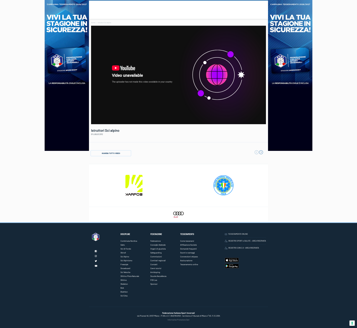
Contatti (153, 264)
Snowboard (125, 268)
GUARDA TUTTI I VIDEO (111, 153)
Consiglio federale (158, 245)
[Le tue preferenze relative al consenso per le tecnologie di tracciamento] (352, 323)
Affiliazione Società (188, 245)
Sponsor (154, 284)
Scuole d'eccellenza (158, 276)
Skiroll (123, 252)
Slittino (123, 280)
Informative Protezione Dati (178, 320)
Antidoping (155, 272)
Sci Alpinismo (126, 260)
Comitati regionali (158, 260)
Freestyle (124, 264)
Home (93, 22)
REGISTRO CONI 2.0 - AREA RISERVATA (243, 248)
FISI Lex (153, 280)
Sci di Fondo (125, 249)
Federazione (155, 241)
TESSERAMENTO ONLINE (238, 234)
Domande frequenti (188, 249)
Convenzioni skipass (189, 256)
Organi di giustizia (158, 249)
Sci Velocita (125, 272)
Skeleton (124, 284)
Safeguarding (155, 252)
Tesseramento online (189, 264)
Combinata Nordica (128, 241)
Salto (122, 245)
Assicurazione (186, 260)
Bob (122, 288)
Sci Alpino (124, 256)
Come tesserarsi (187, 241)
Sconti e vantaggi (187, 252)
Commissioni (156, 256)
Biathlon (124, 292)
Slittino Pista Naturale (129, 276)
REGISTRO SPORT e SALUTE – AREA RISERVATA (247, 241)
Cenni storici (155, 268)
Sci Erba (123, 295)
